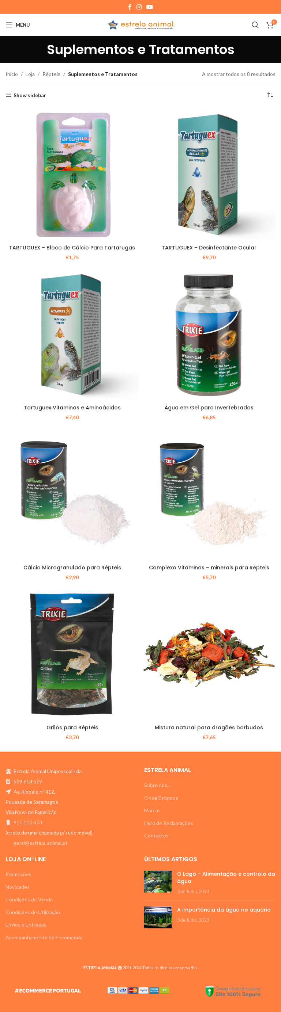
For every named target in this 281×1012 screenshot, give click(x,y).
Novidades (17, 887)
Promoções (18, 874)
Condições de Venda (29, 899)
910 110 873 (28, 822)
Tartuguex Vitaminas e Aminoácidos (72, 407)
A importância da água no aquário (224, 909)
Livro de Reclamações (168, 823)
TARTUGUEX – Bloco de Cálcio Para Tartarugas (72, 247)
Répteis (51, 74)
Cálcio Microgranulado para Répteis (72, 567)
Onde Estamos (161, 798)
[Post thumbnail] (158, 883)
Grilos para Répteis (72, 727)
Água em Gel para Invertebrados (209, 407)
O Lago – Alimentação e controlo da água (226, 877)
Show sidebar (30, 95)
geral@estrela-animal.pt (41, 843)
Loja (30, 74)
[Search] (255, 25)
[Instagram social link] (139, 6)
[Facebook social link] (129, 6)
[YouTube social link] (150, 6)
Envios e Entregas (25, 924)
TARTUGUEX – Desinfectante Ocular (209, 247)
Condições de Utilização (32, 912)
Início (11, 74)
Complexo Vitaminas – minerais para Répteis (209, 567)
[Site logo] (140, 24)
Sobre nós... (157, 785)
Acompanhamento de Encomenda (43, 937)
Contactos (156, 835)
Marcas (152, 810)
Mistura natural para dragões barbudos (209, 727)
